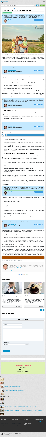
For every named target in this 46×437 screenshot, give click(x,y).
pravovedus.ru (19, 267)
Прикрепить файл (6, 342)
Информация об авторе (13, 270)
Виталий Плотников (12, 70)
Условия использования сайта (28, 424)
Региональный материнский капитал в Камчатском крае (34, 297)
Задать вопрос (6, 351)
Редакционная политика (28, 426)
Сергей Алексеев (11, 19)
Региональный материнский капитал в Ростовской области (11, 297)
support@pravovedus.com (11, 435)
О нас (25, 421)
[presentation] (41, 310)
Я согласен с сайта (9, 348)
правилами (11, 348)
